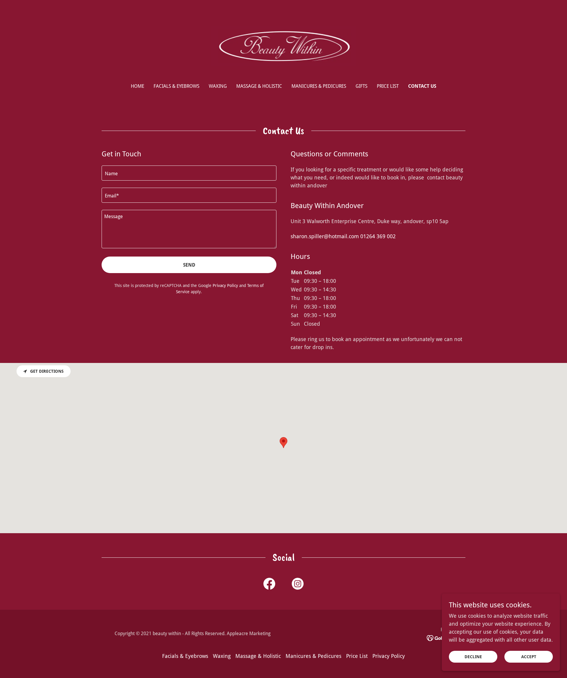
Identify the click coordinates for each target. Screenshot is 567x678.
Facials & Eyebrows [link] (176, 86)
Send (189, 265)
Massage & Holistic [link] (259, 86)
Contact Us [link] (422, 86)
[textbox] (189, 173)
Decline (473, 656)
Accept (528, 656)
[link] (283, 46)
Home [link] (137, 86)
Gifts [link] (361, 86)
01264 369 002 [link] (378, 236)
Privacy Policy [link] (225, 285)
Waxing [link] (218, 86)
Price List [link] (388, 86)
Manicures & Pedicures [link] (318, 86)
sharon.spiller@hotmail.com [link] (325, 236)
